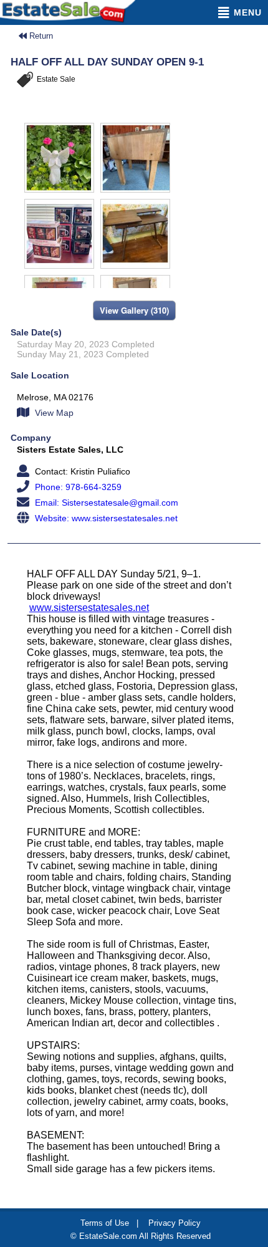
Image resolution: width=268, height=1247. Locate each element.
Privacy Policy (174, 1223)
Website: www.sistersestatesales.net (105, 518)
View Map (53, 413)
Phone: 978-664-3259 (77, 487)
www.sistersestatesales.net (89, 607)
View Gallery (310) (134, 310)
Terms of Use (104, 1223)
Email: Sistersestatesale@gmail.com (105, 503)
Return (40, 36)
